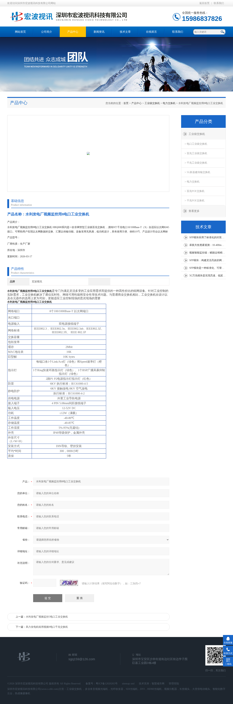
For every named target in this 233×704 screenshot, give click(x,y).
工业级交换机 (152, 103)
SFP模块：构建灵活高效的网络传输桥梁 (207, 260)
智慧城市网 (158, 683)
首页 (126, 103)
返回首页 (204, 3)
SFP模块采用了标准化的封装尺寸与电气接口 (207, 237)
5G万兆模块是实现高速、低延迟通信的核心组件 (207, 275)
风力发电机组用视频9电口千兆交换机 (47, 627)
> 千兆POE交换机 (194, 200)
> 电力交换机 (192, 181)
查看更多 (194, 211)
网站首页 (20, 31)
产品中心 (72, 31)
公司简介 (46, 31)
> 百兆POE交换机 (194, 191)
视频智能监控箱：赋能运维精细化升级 (207, 252)
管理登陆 (174, 683)
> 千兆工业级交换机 (196, 162)
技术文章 (125, 31)
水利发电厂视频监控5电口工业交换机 (47, 616)
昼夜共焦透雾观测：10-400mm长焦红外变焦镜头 (207, 245)
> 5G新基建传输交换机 (197, 172)
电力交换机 (169, 103)
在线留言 (151, 31)
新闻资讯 (99, 31)
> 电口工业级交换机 (196, 144)
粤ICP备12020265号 (107, 683)
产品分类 (203, 121)
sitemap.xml (128, 683)
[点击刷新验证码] (69, 583)
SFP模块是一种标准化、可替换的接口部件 (207, 268)
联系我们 (219, 3)
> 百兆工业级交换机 (196, 153)
